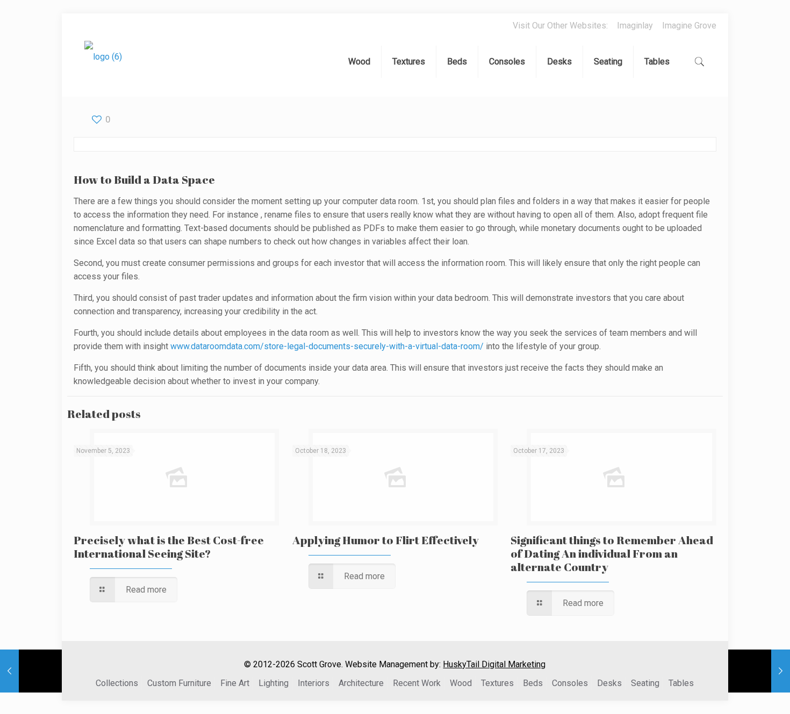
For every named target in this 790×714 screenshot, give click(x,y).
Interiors (313, 683)
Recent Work (417, 683)
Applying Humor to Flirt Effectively (385, 539)
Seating (645, 683)
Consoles (570, 683)
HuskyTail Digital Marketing (494, 664)
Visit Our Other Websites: (560, 25)
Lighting (273, 683)
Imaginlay (635, 25)
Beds (533, 683)
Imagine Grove (689, 25)
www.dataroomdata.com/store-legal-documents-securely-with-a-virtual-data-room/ (327, 346)
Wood (461, 683)
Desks (609, 683)
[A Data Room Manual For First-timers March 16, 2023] (31, 671)
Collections (117, 683)
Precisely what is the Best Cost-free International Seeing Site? (169, 546)
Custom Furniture (179, 683)
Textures (497, 683)
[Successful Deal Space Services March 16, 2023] (759, 671)
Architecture (361, 683)
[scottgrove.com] (103, 64)
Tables (681, 683)
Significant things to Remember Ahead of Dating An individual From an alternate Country (612, 553)
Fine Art (234, 683)
